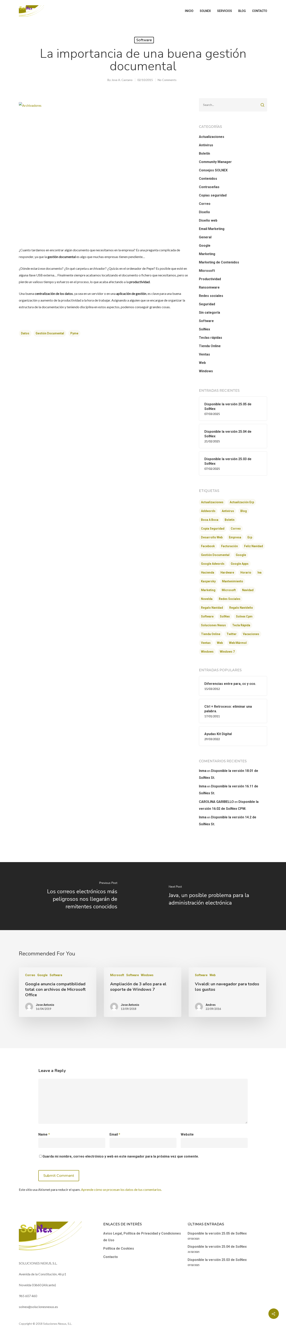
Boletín (204, 153)
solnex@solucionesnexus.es (38, 1307)
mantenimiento (232, 581)
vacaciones (251, 634)
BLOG (242, 11)
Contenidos (208, 179)
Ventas (204, 354)
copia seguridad (212, 528)
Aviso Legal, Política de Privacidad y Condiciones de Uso (142, 1236)
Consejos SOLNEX (213, 170)
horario (245, 572)
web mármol (238, 642)
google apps (240, 563)
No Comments (167, 80)
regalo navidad (212, 607)
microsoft (229, 590)
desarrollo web (212, 537)
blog (243, 511)
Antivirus (206, 145)
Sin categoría (209, 312)
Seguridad (207, 304)
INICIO (189, 11)
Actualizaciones (211, 137)
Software (144, 40)
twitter (232, 634)
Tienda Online (210, 346)
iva (260, 572)
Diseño (204, 212)
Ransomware (209, 287)
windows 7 (227, 651)
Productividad (210, 279)
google (241, 555)
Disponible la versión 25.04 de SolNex (217, 1247)
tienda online (210, 634)
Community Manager (215, 162)
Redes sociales (211, 296)
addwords (208, 511)
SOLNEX (205, 11)
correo (236, 528)
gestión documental (215, 555)
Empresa (235, 537)
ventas (206, 642)
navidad (248, 590)
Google (204, 246)
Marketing (207, 254)
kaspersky (208, 581)
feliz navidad (253, 546)
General (205, 237)
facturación (229, 546)
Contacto (110, 1257)
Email (115, 1134)
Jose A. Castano (122, 80)
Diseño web (208, 220)
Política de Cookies (118, 1248)
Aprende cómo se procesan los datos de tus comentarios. (121, 1189)
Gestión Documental (50, 333)
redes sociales (229, 599)
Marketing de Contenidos (219, 262)
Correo (204, 204)
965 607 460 (28, 1296)
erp (249, 537)
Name (44, 1134)
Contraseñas (209, 187)
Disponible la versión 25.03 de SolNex (217, 1260)
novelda (207, 599)
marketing (208, 590)
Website (187, 1134)
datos (25, 333)
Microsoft (207, 271)
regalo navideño (241, 607)
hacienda (207, 572)
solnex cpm (244, 616)
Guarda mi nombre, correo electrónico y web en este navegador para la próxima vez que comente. (121, 1156)
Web (202, 363)
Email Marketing (211, 229)
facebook (208, 546)
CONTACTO (259, 11)
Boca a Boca (209, 519)
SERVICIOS (224, 11)
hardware (227, 572)
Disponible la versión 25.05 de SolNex (217, 1233)
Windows (206, 371)
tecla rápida (241, 625)
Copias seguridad (213, 195)
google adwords (212, 563)
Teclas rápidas (210, 338)
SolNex (204, 329)
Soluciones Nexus (213, 625)
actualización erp (242, 502)
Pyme (74, 333)
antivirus (228, 511)
